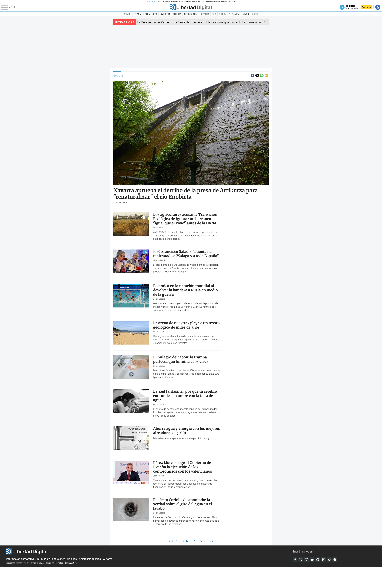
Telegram (329, 559)
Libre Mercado (150, 14)
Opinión (127, 14)
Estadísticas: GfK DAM (35, 563)
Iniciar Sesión (377, 7)
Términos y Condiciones (51, 559)
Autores (107, 559)
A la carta (234, 14)
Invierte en (165, 14)
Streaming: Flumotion (54, 563)
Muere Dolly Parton (228, 1)
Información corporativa (20, 559)
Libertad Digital (149, 551)
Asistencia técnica (90, 559)
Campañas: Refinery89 (15, 563)
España (137, 14)
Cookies (72, 559)
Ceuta (159, 1)
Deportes (205, 14)
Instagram (306, 559)
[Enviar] (262, 75)
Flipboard (323, 559)
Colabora (366, 7)
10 (205, 541)
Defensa (177, 14)
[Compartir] (252, 75)
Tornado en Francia (212, 1)
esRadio (245, 14)
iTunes (334, 559)
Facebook (295, 559)
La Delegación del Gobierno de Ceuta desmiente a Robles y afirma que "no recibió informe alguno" (201, 22)
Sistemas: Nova (71, 563)
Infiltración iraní (198, 1)
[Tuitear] (257, 75)
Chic (214, 14)
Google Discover (317, 559)
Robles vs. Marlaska (170, 1)
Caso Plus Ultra (185, 1)
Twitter (300, 559)
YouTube (312, 559)
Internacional (191, 14)
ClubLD (254, 14)
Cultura (222, 14)
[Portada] (190, 7)
